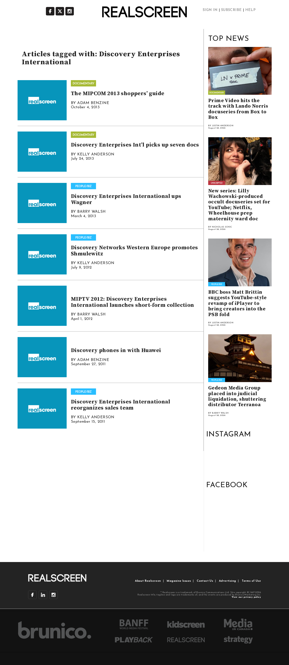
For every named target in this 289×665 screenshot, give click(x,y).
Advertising (227, 581)
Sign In (210, 10)
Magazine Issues (179, 581)
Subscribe (231, 10)
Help (250, 10)
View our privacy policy (246, 597)
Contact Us (205, 581)
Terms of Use (251, 581)
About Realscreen (148, 581)
